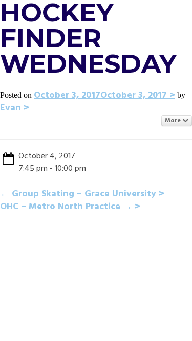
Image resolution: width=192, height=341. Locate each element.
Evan (10, 108)
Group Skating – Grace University (78, 194)
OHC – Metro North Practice (66, 206)
